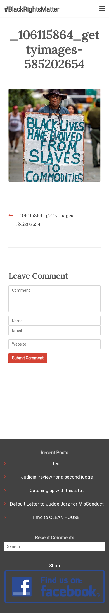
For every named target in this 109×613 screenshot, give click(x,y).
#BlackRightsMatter (31, 9)
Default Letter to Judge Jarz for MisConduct (57, 504)
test (57, 463)
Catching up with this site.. (57, 490)
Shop (54, 565)
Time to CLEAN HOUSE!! (57, 517)
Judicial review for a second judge (57, 477)
